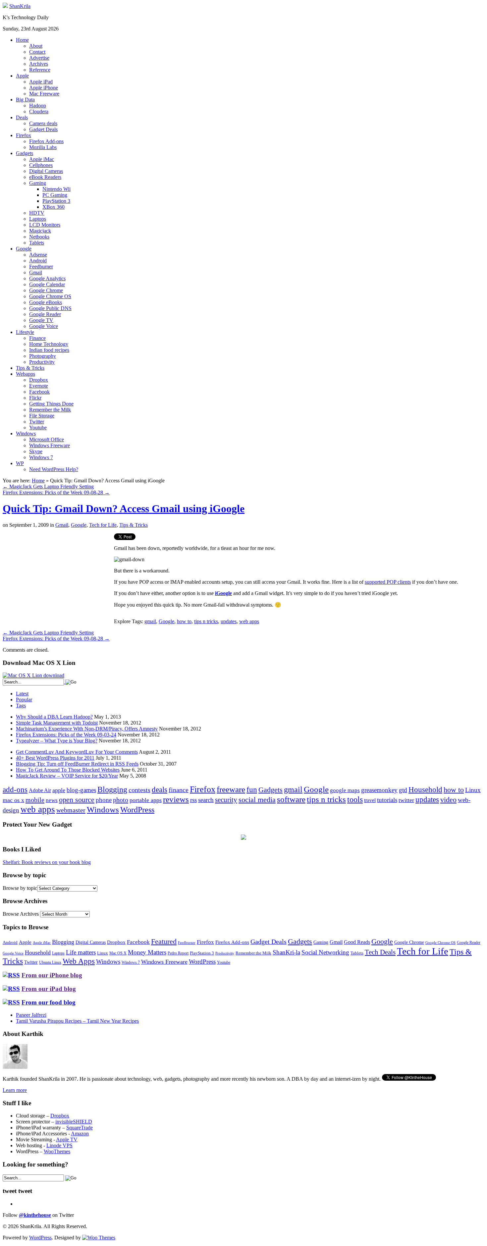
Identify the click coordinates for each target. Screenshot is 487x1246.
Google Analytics (47, 278)
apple (58, 790)
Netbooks (39, 237)
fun (251, 789)
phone (104, 799)
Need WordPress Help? (53, 469)
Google (23, 248)
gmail (150, 621)
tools (355, 799)
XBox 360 (53, 207)
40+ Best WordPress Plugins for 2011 (55, 758)
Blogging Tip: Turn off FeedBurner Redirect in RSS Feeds (77, 764)
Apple (22, 76)
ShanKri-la (286, 952)
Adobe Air (40, 790)
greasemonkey (379, 789)
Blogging (112, 789)
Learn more (15, 1090)
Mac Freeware (44, 93)
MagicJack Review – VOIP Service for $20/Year (67, 776)
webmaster (70, 810)
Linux (473, 789)
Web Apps (79, 961)
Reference (39, 70)
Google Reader (45, 314)
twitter (406, 800)
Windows (26, 433)
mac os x (13, 800)
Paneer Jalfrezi (31, 1015)
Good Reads (357, 942)
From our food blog (49, 1002)
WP (20, 463)
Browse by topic (20, 888)
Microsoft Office (46, 439)
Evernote (38, 386)
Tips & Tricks (30, 368)
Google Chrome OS (50, 296)
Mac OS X (118, 953)
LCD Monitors (44, 225)
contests (139, 789)
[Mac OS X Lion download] (33, 675)
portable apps (146, 800)
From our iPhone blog (52, 975)
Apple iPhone (43, 87)
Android (38, 260)
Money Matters (147, 952)
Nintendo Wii (56, 189)
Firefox (23, 135)
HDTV (36, 213)
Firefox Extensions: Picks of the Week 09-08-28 (56, 492)
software (291, 799)
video (448, 800)
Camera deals (43, 123)
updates (229, 621)
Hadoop (37, 105)
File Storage (41, 415)
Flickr (35, 398)
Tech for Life (103, 525)
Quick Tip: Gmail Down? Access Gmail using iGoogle (123, 509)
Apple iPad (41, 81)
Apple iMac (41, 159)
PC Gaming (54, 195)
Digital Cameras (46, 171)
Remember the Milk (50, 409)
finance (179, 789)
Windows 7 (41, 457)
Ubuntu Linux (50, 962)
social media (257, 799)
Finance (37, 338)
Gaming (37, 183)
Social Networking (325, 952)
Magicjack (40, 231)
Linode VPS (59, 1145)
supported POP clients (388, 582)
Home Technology (48, 344)
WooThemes (57, 1151)
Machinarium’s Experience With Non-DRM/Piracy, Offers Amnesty (87, 728)
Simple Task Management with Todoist (57, 723)
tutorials (387, 799)
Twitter (36, 421)
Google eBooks (45, 302)
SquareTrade (79, 1127)
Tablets (36, 242)
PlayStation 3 (56, 201)
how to (184, 621)
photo (120, 799)
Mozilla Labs (43, 147)
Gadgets (24, 153)
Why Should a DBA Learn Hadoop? (54, 717)
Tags (21, 705)
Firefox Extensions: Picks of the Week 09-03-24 (66, 734)
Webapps (25, 374)
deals (159, 789)
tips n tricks (206, 621)
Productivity (42, 362)
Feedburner (41, 266)
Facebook (39, 392)
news (52, 800)
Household (425, 790)
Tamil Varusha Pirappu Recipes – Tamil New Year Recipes (77, 1021)
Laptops (37, 219)
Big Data (25, 99)
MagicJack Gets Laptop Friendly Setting (48, 486)
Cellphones (41, 165)
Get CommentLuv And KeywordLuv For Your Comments (77, 752)
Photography (42, 356)
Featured (164, 942)
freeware (231, 789)
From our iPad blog (49, 988)
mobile (35, 799)
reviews (176, 799)
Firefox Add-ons (46, 141)
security (226, 800)
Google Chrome (46, 290)
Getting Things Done (51, 403)
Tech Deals (380, 952)
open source (76, 799)
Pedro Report (178, 953)
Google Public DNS (50, 308)
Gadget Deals (43, 129)
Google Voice (43, 326)
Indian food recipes (49, 350)
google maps (345, 790)
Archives (38, 64)
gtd (403, 789)
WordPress (137, 809)
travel (370, 800)
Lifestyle (25, 332)
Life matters (81, 952)
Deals (22, 117)
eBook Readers (45, 177)
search (206, 799)
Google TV (41, 320)
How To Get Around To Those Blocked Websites (68, 770)
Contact (37, 52)
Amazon (80, 1133)
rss (193, 799)
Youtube (38, 427)
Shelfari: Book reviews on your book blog (47, 862)
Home (22, 40)
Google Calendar (47, 284)
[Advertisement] (58, 579)
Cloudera (38, 111)
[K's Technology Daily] (5, 6)
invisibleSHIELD (73, 1121)
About (35, 46)
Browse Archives (21, 914)
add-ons (15, 789)
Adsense (38, 254)
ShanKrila (19, 6)
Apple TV (67, 1139)
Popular (24, 699)
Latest (22, 693)
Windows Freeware (49, 445)
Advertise (39, 58)
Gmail (35, 272)
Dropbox (38, 380)
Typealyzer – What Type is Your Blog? (56, 740)
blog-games (81, 789)
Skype (35, 451)
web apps (249, 621)
